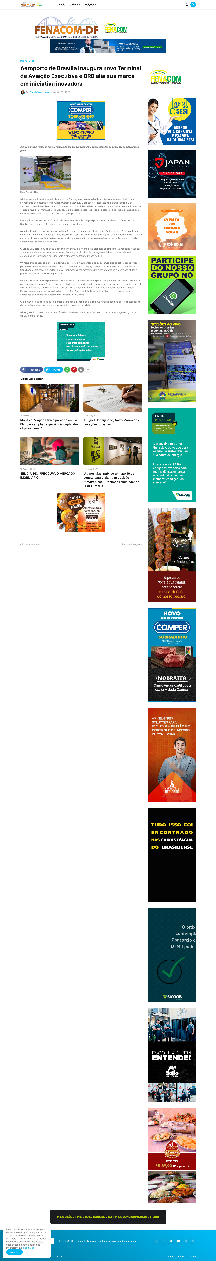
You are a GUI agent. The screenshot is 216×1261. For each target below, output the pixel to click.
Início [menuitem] (62, 4)
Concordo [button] (14, 1252)
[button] (186, 4)
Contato (192, 1256)
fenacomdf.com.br (52, 1256)
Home (170, 1256)
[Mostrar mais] (88, 370)
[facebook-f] (164, 1241)
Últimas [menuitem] (74, 4)
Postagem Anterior (31, 544)
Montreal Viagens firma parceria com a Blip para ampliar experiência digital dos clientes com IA (49, 424)
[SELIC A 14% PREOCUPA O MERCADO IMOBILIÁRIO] (49, 451)
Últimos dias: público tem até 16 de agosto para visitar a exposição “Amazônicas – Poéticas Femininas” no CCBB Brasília (111, 480)
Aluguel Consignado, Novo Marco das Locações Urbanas (111, 422)
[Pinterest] (74, 370)
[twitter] (171, 1241)
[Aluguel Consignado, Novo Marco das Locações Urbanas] (112, 398)
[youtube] (178, 1241)
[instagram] (185, 1241)
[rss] (193, 1241)
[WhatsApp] (67, 370)
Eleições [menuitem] (89, 4)
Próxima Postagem (131, 544)
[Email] (81, 370)
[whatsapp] (156, 1241)
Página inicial (27, 61)
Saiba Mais (28, 1247)
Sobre (180, 1256)
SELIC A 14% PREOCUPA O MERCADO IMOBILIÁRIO (47, 476)
